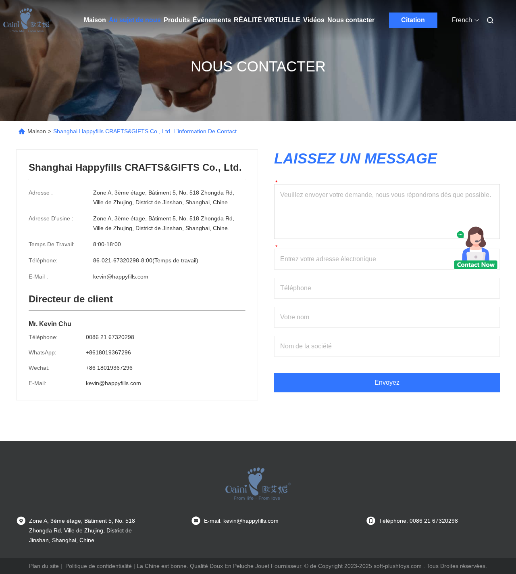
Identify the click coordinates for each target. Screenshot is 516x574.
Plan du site (44, 566)
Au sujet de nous (135, 20)
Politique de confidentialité (98, 566)
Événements (212, 20)
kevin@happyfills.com (120, 276)
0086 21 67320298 (110, 337)
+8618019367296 (108, 352)
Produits (177, 20)
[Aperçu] (27, 20)
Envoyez (387, 382)
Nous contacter (351, 20)
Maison (95, 20)
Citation (413, 20)
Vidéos (314, 20)
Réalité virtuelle (267, 20)
